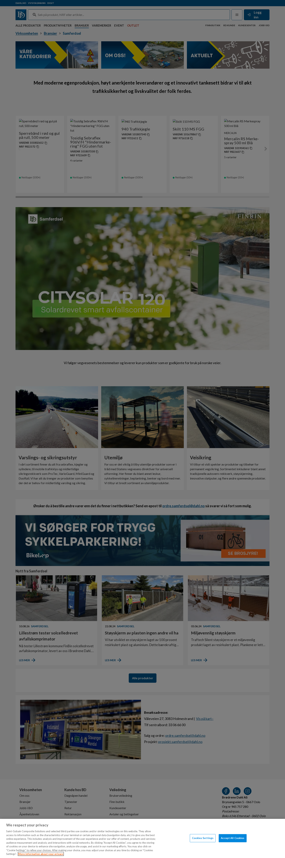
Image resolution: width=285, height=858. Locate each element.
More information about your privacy (40, 853)
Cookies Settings (202, 838)
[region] (142, 838)
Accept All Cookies (232, 838)
